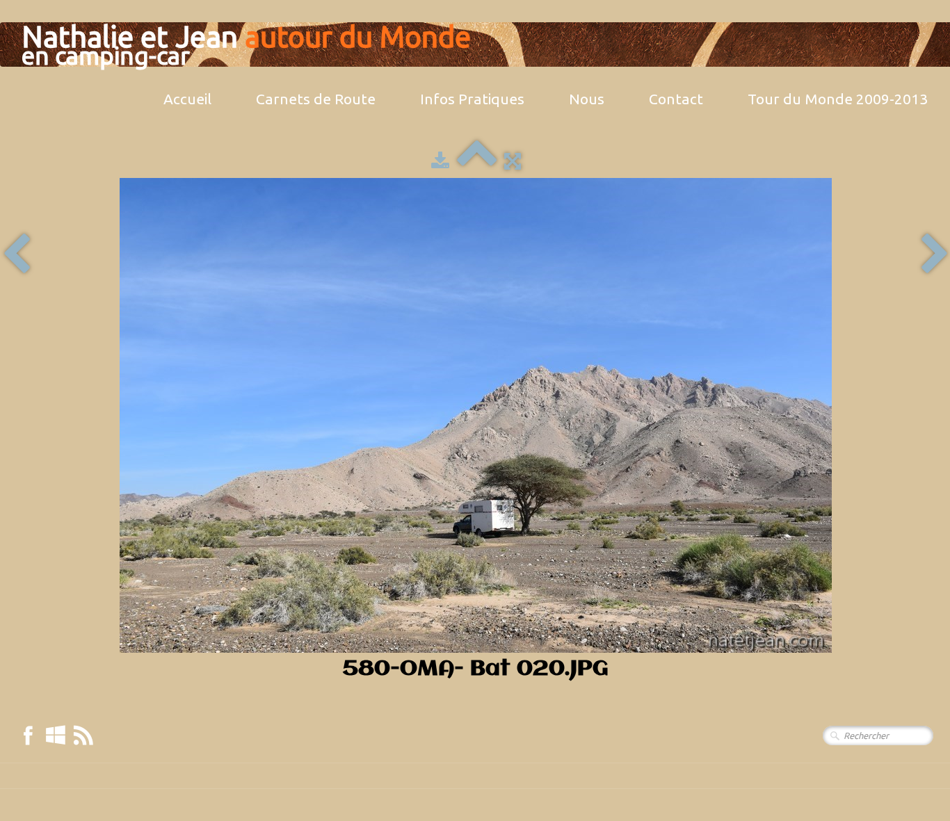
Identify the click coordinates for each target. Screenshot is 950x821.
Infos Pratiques (472, 98)
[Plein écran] (512, 160)
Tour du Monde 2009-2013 (838, 98)
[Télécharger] (440, 160)
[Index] (477, 160)
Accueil (187, 98)
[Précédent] (16, 255)
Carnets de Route (316, 98)
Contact (676, 98)
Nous (586, 98)
